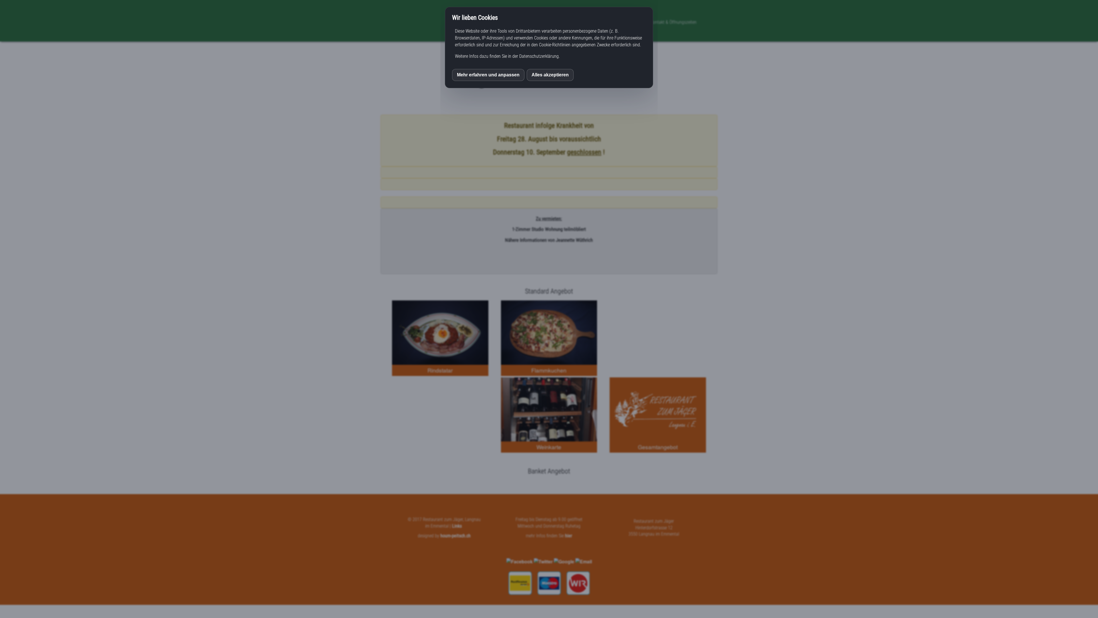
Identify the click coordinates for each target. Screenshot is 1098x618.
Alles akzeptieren (550, 74)
